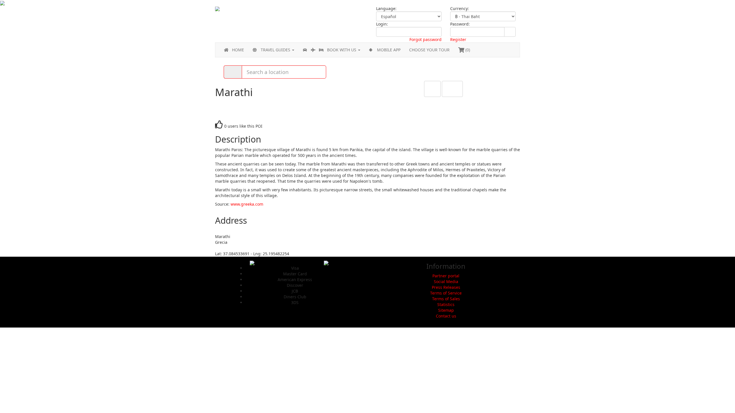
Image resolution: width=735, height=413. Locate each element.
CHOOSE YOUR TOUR (429, 49)
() (467, 49)
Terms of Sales (446, 298)
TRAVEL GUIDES (276, 49)
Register (458, 39)
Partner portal (445, 275)
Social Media (446, 281)
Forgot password (425, 39)
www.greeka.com (247, 204)
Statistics (445, 304)
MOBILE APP (389, 49)
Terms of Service (446, 293)
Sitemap (446, 310)
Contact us (446, 316)
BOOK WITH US (342, 49)
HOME (238, 49)
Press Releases (446, 287)
